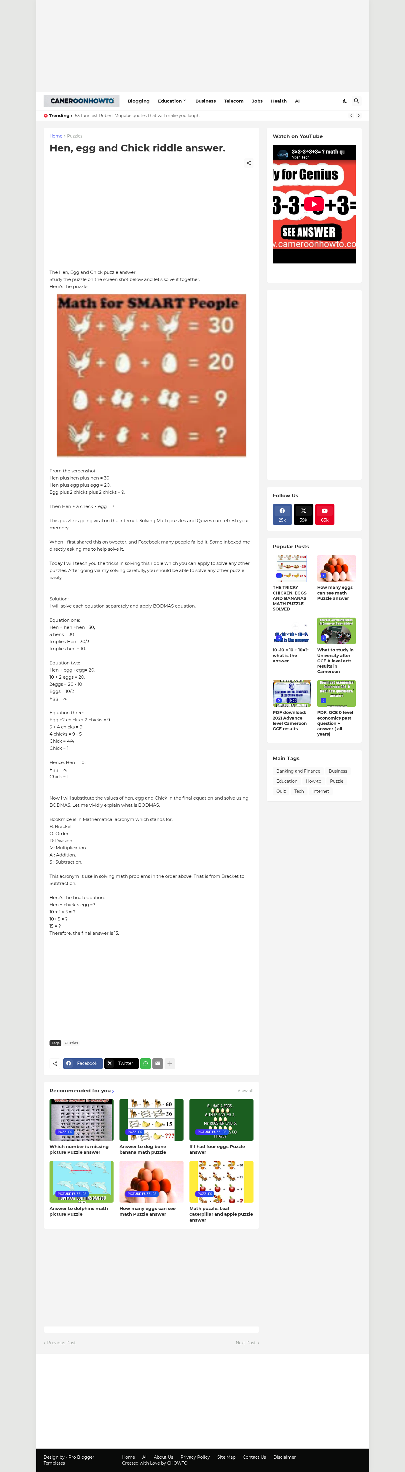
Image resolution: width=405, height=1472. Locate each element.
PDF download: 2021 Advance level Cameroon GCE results (290, 720)
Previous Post (61, 1342)
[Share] (248, 163)
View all (245, 1091)
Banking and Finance (298, 771)
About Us (163, 1457)
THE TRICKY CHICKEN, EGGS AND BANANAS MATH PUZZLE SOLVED (290, 598)
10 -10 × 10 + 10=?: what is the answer (291, 655)
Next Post (246, 1342)
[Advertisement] (203, 45)
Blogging (139, 101)
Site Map (226, 1457)
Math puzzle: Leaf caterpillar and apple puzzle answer (221, 1214)
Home (56, 136)
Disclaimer (284, 1457)
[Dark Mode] (345, 101)
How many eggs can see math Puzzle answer (147, 1211)
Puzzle (336, 781)
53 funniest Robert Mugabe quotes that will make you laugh (137, 115)
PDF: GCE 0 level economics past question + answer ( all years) (335, 723)
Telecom (234, 101)
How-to (313, 781)
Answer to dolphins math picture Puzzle (79, 1211)
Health (279, 101)
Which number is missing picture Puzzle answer (79, 1149)
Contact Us (254, 1457)
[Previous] (351, 116)
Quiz (281, 791)
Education (170, 101)
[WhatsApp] (145, 1063)
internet (320, 791)
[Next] (359, 116)
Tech (299, 791)
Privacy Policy (195, 1457)
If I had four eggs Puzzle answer (217, 1149)
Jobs (257, 101)
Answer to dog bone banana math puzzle (142, 1149)
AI (297, 101)
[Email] (157, 1063)
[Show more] (170, 1063)
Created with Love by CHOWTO (155, 1463)
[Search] (357, 101)
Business (205, 101)
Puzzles (74, 136)
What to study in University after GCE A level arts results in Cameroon (335, 660)
